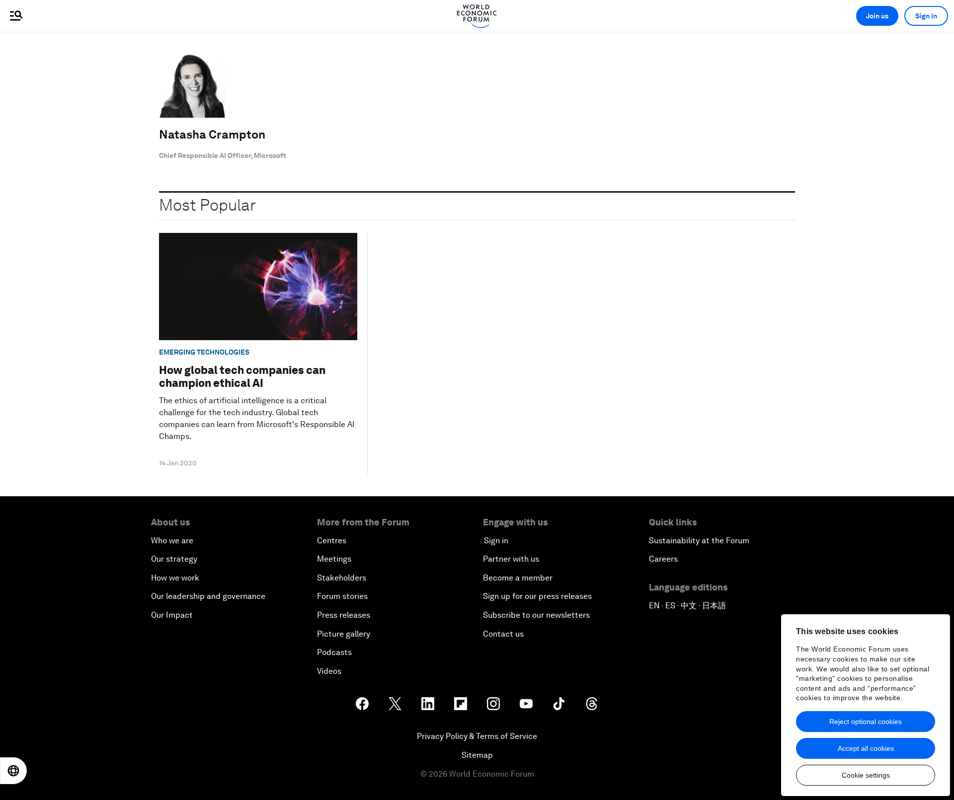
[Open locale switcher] (13, 771)
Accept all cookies (866, 748)
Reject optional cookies (865, 722)
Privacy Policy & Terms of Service (477, 736)
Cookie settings (866, 775)
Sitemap (477, 755)
